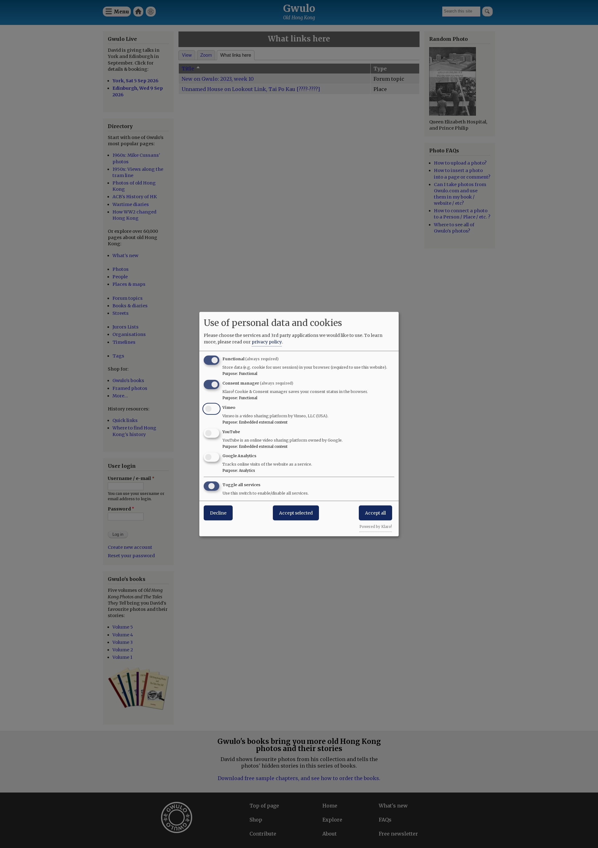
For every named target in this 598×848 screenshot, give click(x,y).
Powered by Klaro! (375, 527)
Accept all (375, 513)
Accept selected (296, 513)
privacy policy (267, 342)
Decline (218, 513)
